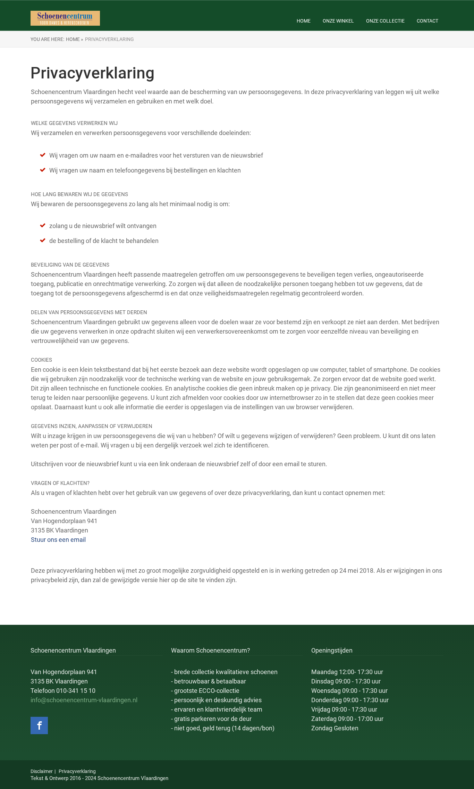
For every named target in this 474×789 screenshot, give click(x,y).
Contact (427, 21)
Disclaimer (42, 771)
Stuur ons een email (58, 539)
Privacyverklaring (77, 771)
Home (304, 21)
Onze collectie (385, 21)
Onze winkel (338, 21)
